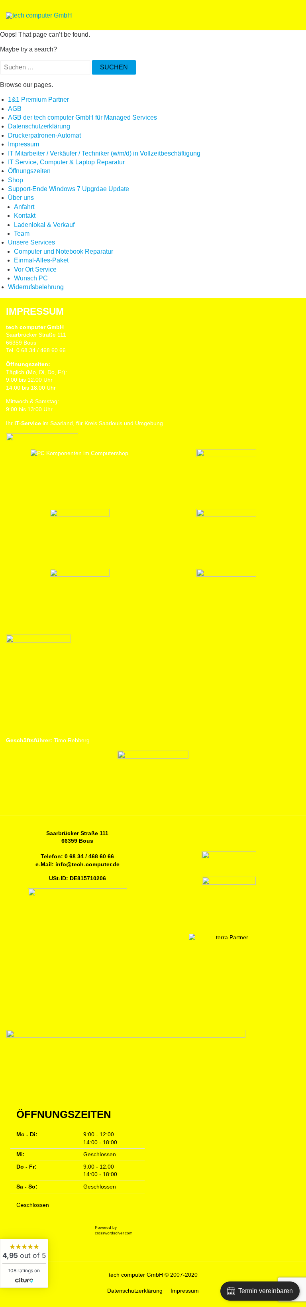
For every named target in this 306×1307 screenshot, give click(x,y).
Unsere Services (31, 242)
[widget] (24, 1263)
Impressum (23, 144)
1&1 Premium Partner (38, 99)
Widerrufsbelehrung (36, 287)
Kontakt (24, 215)
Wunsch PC (31, 278)
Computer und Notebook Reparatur (63, 251)
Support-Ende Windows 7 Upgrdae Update (68, 188)
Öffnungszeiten (29, 171)
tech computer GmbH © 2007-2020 (153, 1275)
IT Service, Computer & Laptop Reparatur (66, 162)
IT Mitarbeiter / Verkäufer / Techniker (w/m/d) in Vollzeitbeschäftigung (104, 153)
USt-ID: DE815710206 (77, 878)
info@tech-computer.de (87, 864)
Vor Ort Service (35, 269)
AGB (15, 108)
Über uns (21, 197)
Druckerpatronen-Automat (44, 135)
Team (21, 233)
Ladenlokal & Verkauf (44, 224)
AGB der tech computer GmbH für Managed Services (82, 117)
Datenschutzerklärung (39, 126)
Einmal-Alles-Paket (41, 260)
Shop (15, 180)
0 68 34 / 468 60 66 (89, 856)
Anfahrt (24, 206)
